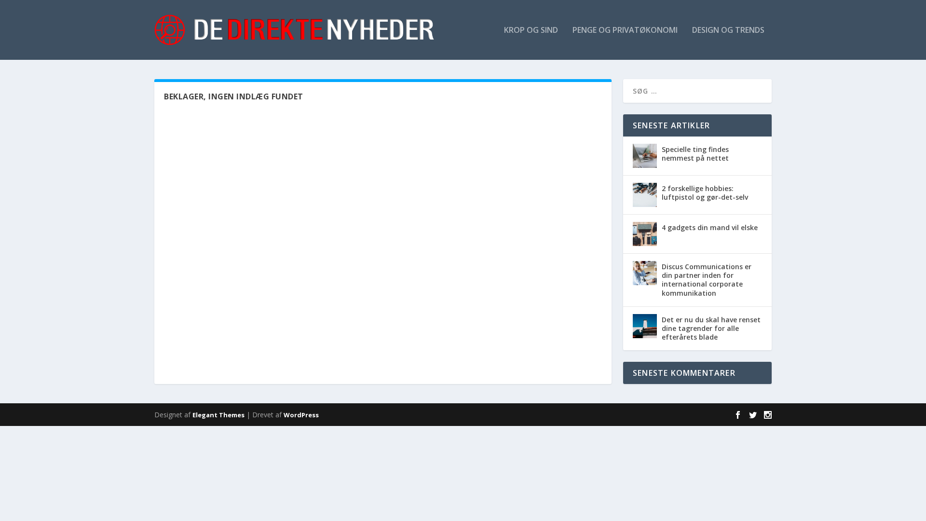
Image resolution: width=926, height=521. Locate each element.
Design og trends (728, 30)
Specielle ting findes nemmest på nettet (695, 154)
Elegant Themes (218, 415)
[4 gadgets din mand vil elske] (645, 234)
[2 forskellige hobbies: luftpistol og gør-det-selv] (645, 195)
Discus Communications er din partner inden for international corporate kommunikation (706, 280)
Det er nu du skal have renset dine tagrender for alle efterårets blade (711, 328)
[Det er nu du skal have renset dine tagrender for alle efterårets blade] (645, 326)
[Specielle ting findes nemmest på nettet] (645, 156)
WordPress (301, 415)
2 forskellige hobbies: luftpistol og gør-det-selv (705, 193)
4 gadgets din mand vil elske (710, 227)
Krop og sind (531, 30)
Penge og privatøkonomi (625, 30)
